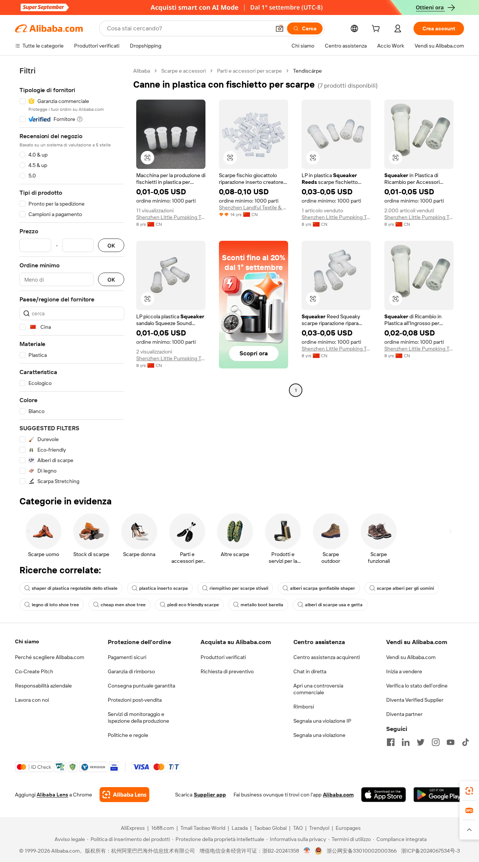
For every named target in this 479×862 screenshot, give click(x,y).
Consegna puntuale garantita (141, 686)
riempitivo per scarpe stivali (239, 588)
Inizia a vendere (404, 671)
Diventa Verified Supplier (414, 700)
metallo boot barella (262, 604)
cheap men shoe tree (123, 604)
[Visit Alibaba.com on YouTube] (450, 742)
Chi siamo (27, 641)
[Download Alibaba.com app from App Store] (383, 794)
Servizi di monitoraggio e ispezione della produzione (138, 717)
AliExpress (133, 828)
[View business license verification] (307, 851)
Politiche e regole (128, 735)
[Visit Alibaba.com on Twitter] (420, 742)
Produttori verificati (223, 657)
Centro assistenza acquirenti (326, 657)
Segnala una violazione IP (322, 721)
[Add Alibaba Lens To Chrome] (124, 794)
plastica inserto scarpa (163, 588)
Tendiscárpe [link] (307, 71)
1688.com (162, 828)
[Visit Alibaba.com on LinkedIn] (405, 742)
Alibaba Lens (52, 795)
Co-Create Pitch (34, 671)
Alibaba (141, 71)
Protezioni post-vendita (135, 700)
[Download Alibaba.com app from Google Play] (439, 794)
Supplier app (210, 795)
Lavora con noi (32, 700)
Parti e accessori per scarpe (249, 71)
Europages (348, 828)
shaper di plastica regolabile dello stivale (75, 588)
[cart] (377, 30)
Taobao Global (270, 828)
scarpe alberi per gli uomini (405, 588)
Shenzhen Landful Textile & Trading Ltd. (253, 207)
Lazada (240, 828)
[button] (279, 28)
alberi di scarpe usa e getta (334, 604)
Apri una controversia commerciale (318, 689)
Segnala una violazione (319, 735)
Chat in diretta (309, 671)
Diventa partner (404, 714)
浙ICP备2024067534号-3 (430, 851)
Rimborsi (303, 707)
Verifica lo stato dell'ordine (417, 686)
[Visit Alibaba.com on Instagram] (435, 742)
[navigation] (71, 276)
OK (111, 245)
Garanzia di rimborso (131, 671)
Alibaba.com (338, 795)
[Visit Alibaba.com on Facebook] (390, 742)
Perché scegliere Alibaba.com (49, 657)
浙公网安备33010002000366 (362, 851)
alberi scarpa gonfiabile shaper (322, 588)
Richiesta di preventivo (227, 671)
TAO (298, 828)
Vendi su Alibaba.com (411, 657)
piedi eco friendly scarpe (193, 604)
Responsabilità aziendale (43, 686)
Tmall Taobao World (202, 828)
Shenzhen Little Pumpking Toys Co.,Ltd (170, 217)
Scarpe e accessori (183, 71)
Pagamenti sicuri (127, 657)
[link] (469, 791)
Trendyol (319, 828)
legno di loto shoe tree (55, 604)
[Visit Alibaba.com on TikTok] (465, 742)
